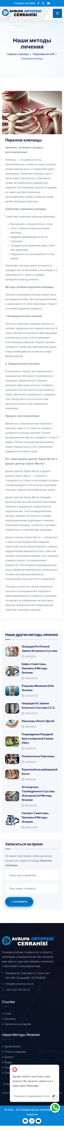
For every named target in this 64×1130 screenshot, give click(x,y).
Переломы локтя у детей (38, 721)
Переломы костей (43, 54)
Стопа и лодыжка (15, 1051)
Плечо (8, 1073)
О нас (8, 1013)
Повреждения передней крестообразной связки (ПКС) (37, 739)
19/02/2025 (31, 805)
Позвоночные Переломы (38, 756)
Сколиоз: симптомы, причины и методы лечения (35, 817)
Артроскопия (12, 1046)
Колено (9, 1057)
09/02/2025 (31, 678)
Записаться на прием (18, 1024)
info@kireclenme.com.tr (20, 984)
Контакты (10, 1019)
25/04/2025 (31, 695)
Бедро (8, 1062)
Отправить (20, 901)
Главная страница (18, 54)
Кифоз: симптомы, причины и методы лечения (34, 668)
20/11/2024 (30, 656)
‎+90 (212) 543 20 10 (18, 989)
